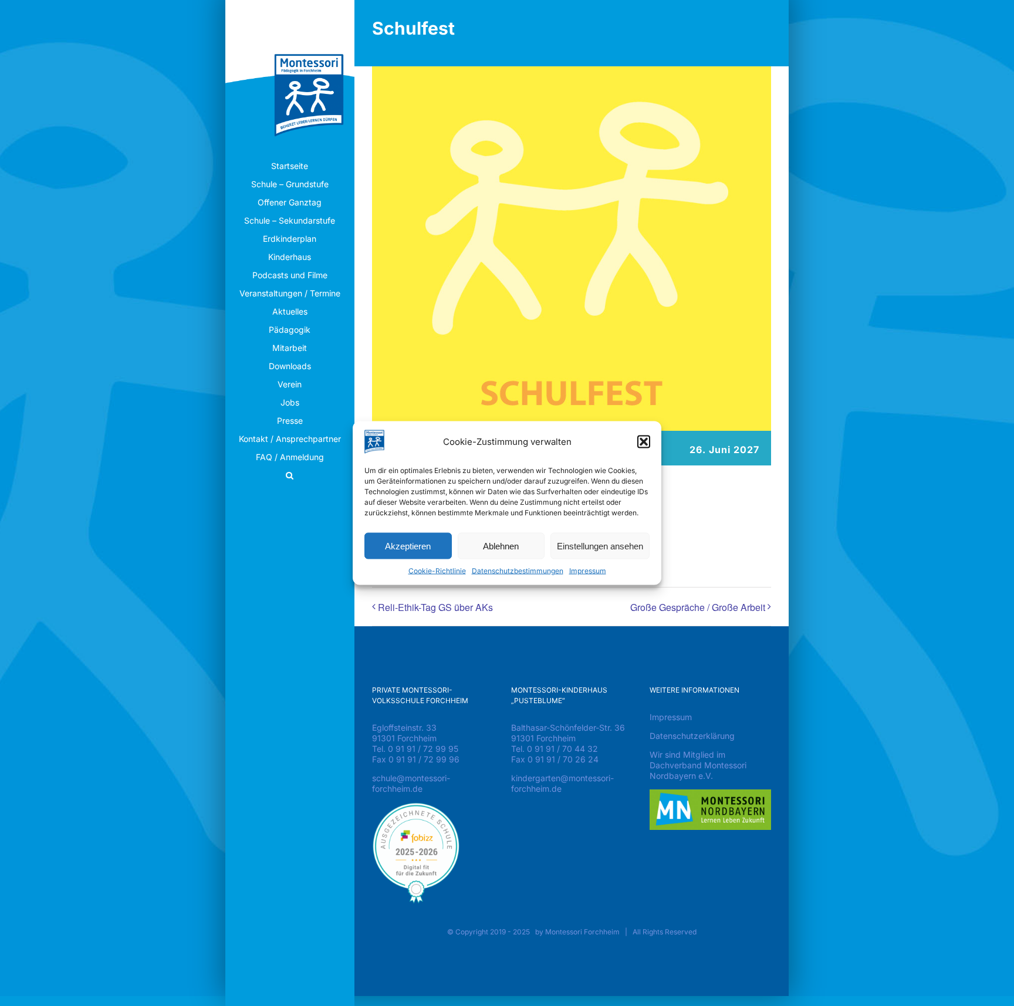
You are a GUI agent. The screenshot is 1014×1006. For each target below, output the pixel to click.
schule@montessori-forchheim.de (411, 783)
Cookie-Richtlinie (437, 570)
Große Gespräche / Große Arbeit (697, 607)
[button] (644, 442)
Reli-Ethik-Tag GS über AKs (435, 607)
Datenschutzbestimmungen (517, 570)
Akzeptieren (408, 546)
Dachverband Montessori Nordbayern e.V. (698, 770)
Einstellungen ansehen (600, 546)
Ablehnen (501, 546)
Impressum (587, 570)
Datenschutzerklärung (692, 736)
